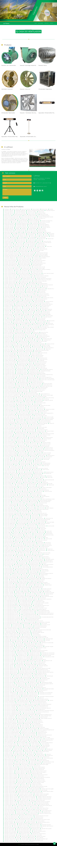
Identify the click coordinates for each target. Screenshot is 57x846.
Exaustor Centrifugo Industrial (28, 65)
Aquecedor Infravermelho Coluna (28, 136)
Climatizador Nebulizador (8, 112)
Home (36, 23)
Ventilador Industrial (7, 89)
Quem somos (40, 23)
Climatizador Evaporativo (45, 89)
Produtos (47, 23)
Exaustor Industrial (25, 89)
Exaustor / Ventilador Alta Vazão (28, 112)
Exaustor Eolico (43, 65)
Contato (51, 23)
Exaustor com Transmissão (9, 65)
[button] (4, 10)
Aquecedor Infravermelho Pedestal (10, 136)
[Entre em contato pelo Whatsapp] (54, 843)
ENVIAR (5, 197)
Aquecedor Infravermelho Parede (47, 112)
